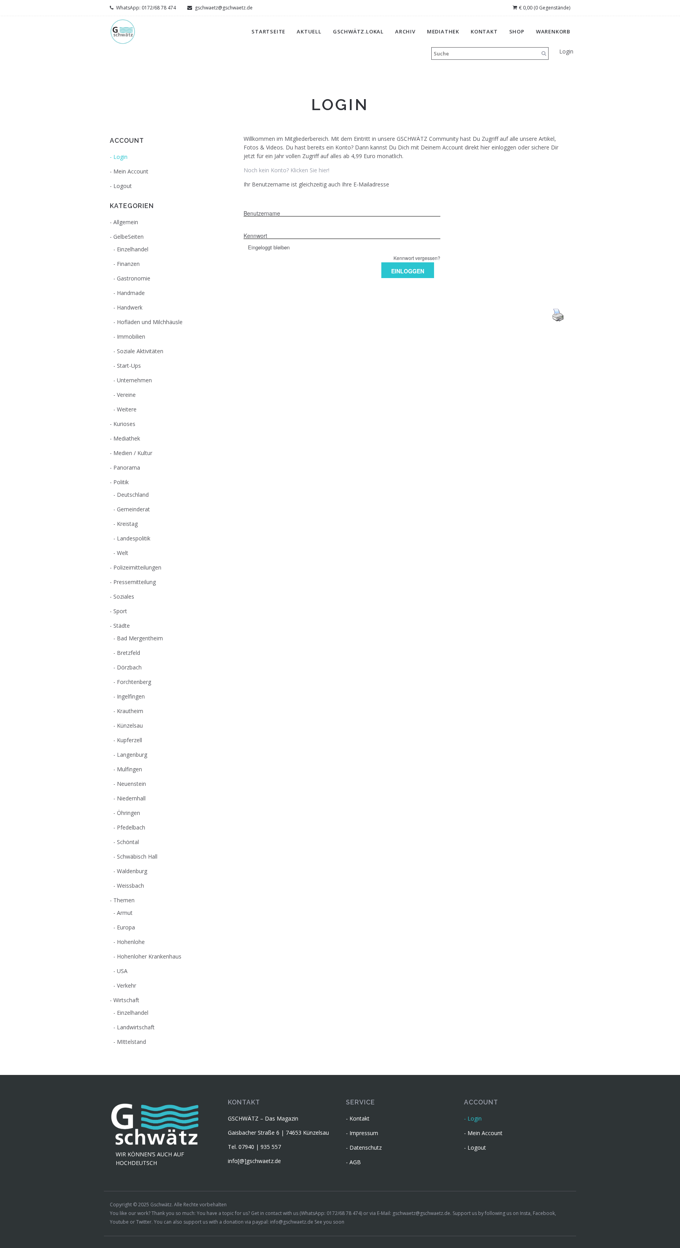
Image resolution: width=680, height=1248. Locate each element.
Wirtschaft (126, 1000)
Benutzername (262, 213)
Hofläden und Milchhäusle (150, 322)
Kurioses (124, 424)
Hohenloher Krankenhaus (149, 956)
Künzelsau (130, 725)
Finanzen (128, 263)
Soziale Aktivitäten (140, 351)
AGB (355, 1162)
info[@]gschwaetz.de (254, 1161)
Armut (125, 912)
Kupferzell (129, 740)
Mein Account (130, 171)
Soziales (123, 596)
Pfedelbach (131, 827)
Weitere (127, 409)
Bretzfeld (128, 652)
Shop (517, 31)
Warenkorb (553, 31)
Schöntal (128, 842)
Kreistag (127, 523)
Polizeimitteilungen (137, 567)
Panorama (126, 467)
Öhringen (128, 813)
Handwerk (129, 307)
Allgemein (125, 222)
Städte (121, 625)
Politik (121, 482)
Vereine (126, 394)
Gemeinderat (133, 509)
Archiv (405, 31)
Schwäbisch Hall (137, 856)
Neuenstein (131, 783)
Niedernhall (131, 798)
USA (122, 971)
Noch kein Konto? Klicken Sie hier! (286, 170)
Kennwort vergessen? (417, 257)
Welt (122, 553)
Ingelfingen (131, 696)
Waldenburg (132, 871)
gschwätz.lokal (358, 31)
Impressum (363, 1133)
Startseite (268, 31)
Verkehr (126, 985)
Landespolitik (133, 538)
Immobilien (131, 336)
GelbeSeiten (128, 236)
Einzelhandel (132, 249)
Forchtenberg (134, 682)
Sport (120, 611)
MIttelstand (131, 1041)
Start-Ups (129, 365)
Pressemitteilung (134, 582)
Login (566, 51)
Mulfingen (129, 769)
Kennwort (255, 236)
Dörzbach (129, 667)
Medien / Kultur (132, 453)
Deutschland (133, 494)
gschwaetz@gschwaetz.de (223, 7)
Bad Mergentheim (140, 638)
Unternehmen (134, 380)
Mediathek (443, 31)
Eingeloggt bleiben (269, 247)
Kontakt (484, 31)
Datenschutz (365, 1147)
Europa (126, 927)
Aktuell (309, 31)
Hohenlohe (131, 942)
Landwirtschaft (136, 1027)
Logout (122, 186)
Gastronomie (133, 278)
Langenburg (132, 754)
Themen (124, 900)
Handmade (131, 293)
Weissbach (130, 885)
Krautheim (130, 711)
